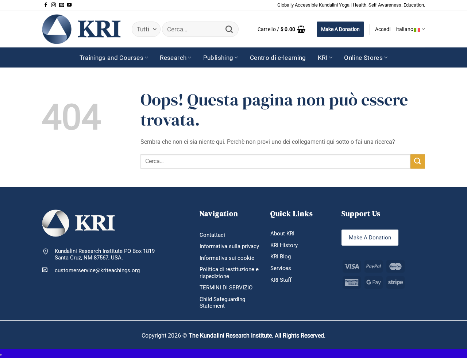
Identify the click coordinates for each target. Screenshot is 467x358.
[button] (282, 29)
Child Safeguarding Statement (222, 302)
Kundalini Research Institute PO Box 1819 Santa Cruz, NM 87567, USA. (105, 254)
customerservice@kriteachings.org (97, 270)
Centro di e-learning (278, 57)
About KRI (282, 233)
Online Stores (363, 57)
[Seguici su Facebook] (45, 5)
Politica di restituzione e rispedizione (229, 273)
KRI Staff (281, 280)
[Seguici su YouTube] (69, 5)
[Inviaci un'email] (61, 5)
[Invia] (229, 29)
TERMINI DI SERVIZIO (226, 287)
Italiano (404, 29)
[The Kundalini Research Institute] (81, 29)
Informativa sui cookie (227, 258)
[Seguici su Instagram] (53, 5)
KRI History (284, 245)
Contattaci (212, 235)
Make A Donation (340, 29)
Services (280, 268)
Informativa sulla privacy (229, 246)
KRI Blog (280, 256)
